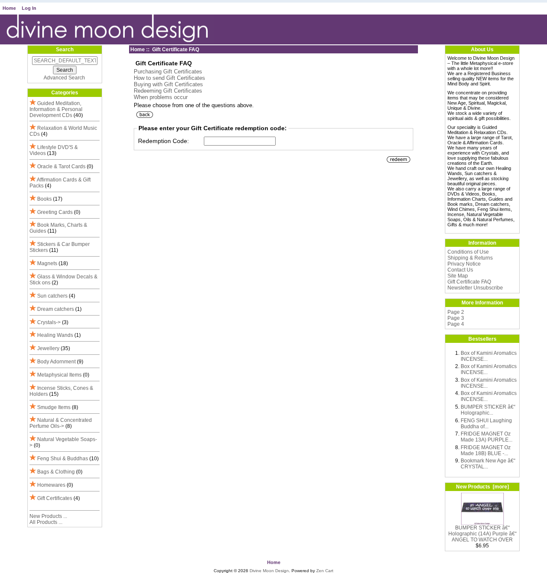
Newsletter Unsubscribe (475, 288)
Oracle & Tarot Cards (61, 167)
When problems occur (161, 97)
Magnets (47, 263)
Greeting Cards (55, 212)
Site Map (457, 276)
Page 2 (455, 312)
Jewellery (48, 348)
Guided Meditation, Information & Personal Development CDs (55, 109)
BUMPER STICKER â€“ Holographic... (488, 410)
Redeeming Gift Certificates (168, 91)
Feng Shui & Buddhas (62, 459)
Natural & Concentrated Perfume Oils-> (60, 423)
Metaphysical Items (59, 375)
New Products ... (48, 516)
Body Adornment (56, 362)
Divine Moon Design (269, 570)
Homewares (51, 485)
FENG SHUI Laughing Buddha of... (486, 424)
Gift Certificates (54, 498)
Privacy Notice (464, 264)
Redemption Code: (163, 141)
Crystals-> (49, 322)
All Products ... (45, 522)
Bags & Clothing (56, 472)
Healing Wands (55, 335)
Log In (29, 8)
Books (44, 199)
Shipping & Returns (470, 258)
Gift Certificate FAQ (469, 282)
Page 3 (455, 318)
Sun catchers (52, 296)
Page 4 (455, 324)
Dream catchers (55, 309)
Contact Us (460, 270)
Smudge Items (54, 407)
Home (9, 8)
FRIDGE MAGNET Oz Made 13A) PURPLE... (486, 437)
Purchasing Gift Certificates (168, 71)
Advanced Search (64, 78)
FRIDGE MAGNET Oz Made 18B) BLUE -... (486, 450)
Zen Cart (324, 570)
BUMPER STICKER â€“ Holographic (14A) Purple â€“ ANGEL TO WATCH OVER (482, 534)
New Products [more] (482, 487)
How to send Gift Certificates (169, 78)
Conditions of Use (468, 252)
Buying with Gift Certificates (168, 84)
